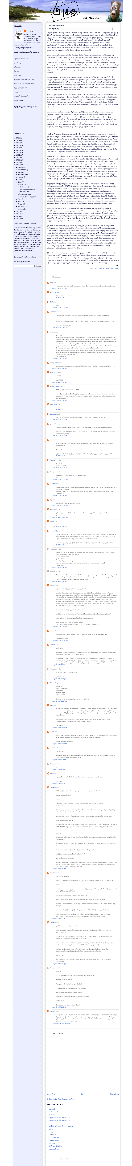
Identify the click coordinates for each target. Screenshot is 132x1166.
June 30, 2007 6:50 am (59, 626)
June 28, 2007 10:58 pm (60, 505)
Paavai (52, 732)
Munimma (53, 483)
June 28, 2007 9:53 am (59, 435)
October (21, 172)
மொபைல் (52, 1135)
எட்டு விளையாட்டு (23, 187)
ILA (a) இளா (53, 509)
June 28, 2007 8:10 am (59, 410)
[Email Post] (116, 265)
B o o (51, 282)
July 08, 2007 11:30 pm (59, 1007)
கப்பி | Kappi (53, 404)
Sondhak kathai (104, 268)
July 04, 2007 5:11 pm (59, 759)
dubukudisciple (54, 683)
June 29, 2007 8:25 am (59, 545)
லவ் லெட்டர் (53, 1115)
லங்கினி (52, 748)
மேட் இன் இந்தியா (55, 1146)
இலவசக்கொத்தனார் (56, 424)
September (22, 174)
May (20, 199)
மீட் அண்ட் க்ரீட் (54, 1138)
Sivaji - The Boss (24, 192)
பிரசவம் (16, 71)
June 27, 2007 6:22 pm (59, 288)
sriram (52, 332)
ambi (51, 440)
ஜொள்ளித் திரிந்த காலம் (21, 58)
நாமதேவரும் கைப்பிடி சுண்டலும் (24, 79)
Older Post (51, 1094)
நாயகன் (52, 1143)
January (21, 209)
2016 (18, 143)
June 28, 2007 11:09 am (59, 456)
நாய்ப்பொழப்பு (18, 63)
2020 (18, 138)
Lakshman (53, 312)
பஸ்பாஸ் (33, 257)
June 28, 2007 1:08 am (59, 358)
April (20, 201)
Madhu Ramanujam (56, 386)
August (20, 177)
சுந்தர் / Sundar (54, 292)
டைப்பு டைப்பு (54, 28)
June (20, 182)
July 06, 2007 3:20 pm (59, 964)
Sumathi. (52, 644)
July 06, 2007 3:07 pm (59, 868)
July (19, 179)
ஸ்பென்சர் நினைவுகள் (56, 1112)
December (22, 167)
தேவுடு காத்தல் (18, 100)
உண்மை (52, 521)
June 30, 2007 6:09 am (59, 581)
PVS (51, 773)
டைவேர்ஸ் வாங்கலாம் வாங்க (26, 189)
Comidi (96, 268)
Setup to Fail (54, 1140)
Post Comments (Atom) (66, 1099)
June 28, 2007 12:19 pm (60, 479)
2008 (18, 162)
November (22, 170)
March (20, 204)
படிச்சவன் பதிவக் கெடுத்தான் (27, 196)
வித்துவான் (17, 92)
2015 (18, 145)
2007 (18, 165)
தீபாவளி (52, 1109)
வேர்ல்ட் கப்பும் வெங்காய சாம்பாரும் (61, 1126)
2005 (18, 214)
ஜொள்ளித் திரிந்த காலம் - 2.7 (59, 1120)
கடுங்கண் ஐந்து (54, 1149)
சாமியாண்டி (17, 75)
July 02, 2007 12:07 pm (59, 701)
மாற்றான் (52, 1132)
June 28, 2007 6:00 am (59, 382)
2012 (18, 152)
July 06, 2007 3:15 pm (59, 918)
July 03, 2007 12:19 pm (59, 743)
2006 (18, 211)
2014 (18, 148)
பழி (50, 1123)
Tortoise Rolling (114, 268)
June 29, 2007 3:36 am (59, 527)
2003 (18, 219)
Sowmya (52, 585)
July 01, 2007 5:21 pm (59, 679)
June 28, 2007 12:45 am (60, 307)
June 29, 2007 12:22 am (60, 517)
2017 (18, 140)
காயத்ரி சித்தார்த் (55, 531)
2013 (18, 150)
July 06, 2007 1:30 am (59, 783)
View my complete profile (23, 48)
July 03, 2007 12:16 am (59, 727)
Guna (51, 631)
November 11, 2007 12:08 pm (61, 1023)
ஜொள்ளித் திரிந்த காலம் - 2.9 (59, 1117)
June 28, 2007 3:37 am (59, 368)
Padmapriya (53, 460)
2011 (18, 155)
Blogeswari (53, 414)
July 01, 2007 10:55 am (59, 665)
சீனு (51, 499)
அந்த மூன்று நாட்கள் (20, 88)
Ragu (51, 705)
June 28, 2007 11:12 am (59, 468)
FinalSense (69, 1159)
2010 (18, 157)
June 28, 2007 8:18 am (59, 419)
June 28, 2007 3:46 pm (59, 495)
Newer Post (114, 1094)
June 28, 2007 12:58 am (60, 328)
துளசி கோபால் (54, 372)
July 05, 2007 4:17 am (59, 769)
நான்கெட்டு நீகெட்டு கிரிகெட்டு (24, 83)
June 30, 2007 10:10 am (60, 640)
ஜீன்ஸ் (51, 1129)
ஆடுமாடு (52, 1011)
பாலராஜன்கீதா (54, 362)
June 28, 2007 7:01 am (59, 400)
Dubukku (53, 787)
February (21, 206)
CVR (51, 302)
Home (83, 1094)
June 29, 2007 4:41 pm (59, 567)
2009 (18, 160)
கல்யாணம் (17, 67)
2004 (18, 216)
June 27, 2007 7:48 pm (59, 298)
